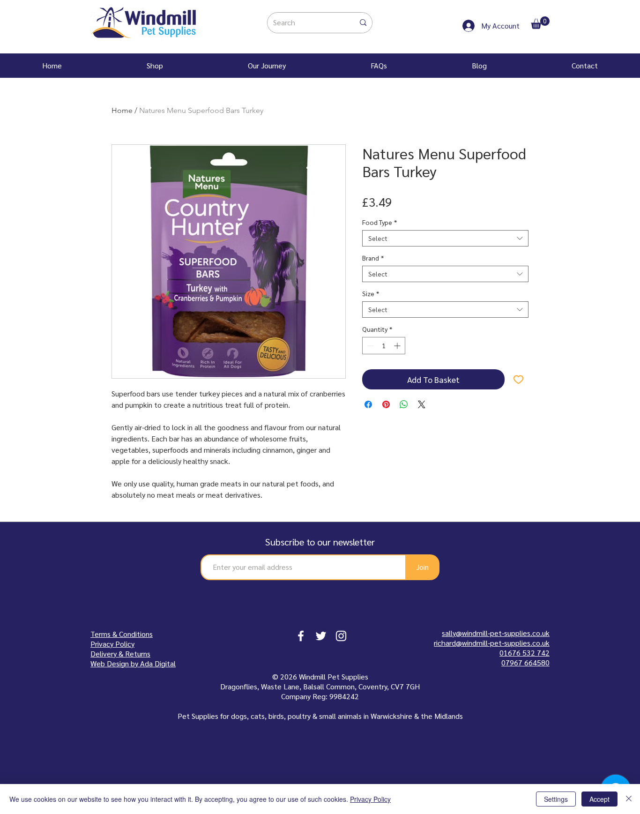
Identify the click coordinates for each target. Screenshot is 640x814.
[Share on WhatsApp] (403, 404)
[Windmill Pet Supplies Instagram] (341, 636)
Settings (556, 799)
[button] (540, 22)
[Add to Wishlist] (518, 379)
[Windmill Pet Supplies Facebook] (301, 636)
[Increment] (398, 345)
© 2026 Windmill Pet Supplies (320, 676)
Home (122, 110)
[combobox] (445, 238)
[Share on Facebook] (368, 404)
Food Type (379, 222)
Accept (599, 799)
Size (370, 294)
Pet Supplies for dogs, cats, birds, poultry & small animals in (274, 716)
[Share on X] (421, 404)
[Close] (628, 799)
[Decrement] (369, 345)
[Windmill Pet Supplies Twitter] (321, 636)
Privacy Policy (370, 799)
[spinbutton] (383, 345)
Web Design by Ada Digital (133, 663)
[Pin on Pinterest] (386, 404)
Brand (373, 258)
